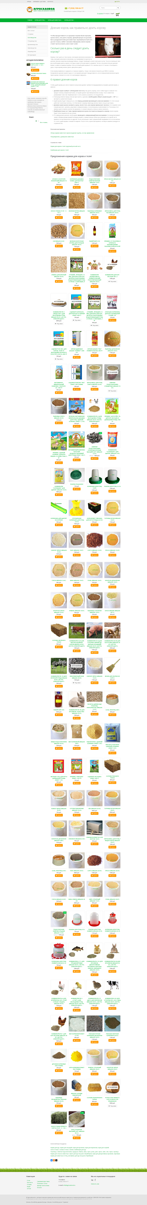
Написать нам (95, 1184)
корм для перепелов (91, 1147)
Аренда (29, 1)
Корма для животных (54, 20)
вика (85, 1151)
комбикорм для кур (80, 1149)
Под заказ (113, 281)
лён (107, 1151)
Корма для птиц (40, 20)
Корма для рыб (68, 20)
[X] (56, 1160)
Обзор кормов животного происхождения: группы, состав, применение (72, 133)
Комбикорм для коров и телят (60, 150)
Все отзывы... (44, 122)
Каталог (39, 1187)
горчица (115, 1151)
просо (100, 1151)
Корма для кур (55, 1147)
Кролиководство (33, 44)
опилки (71, 1149)
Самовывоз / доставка (39, 1)
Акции (28, 1186)
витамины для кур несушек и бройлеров (80, 1156)
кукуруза (75, 1151)
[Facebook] (96, 1180)
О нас (28, 1180)
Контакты (50, 1)
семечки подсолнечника (64, 1151)
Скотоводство (32, 37)
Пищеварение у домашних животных (62, 136)
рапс (96, 1151)
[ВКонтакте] (52, 1160)
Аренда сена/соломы (43, 1185)
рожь (93, 1151)
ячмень (81, 1151)
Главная (29, 20)
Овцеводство (32, 51)
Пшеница (53, 1151)
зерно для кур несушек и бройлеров (80, 1154)
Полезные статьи (42, 1183)
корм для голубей (103, 1147)
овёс (104, 1151)
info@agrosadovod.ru (69, 1185)
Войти (118, 1)
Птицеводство (32, 41)
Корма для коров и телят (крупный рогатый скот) (66, 146)
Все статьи (31, 30)
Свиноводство (32, 48)
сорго (89, 1151)
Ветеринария (32, 55)
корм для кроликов (78, 1147)
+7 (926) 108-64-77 (75, 8)
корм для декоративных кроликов (102, 1154)
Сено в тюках (55, 1149)
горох (111, 1151)
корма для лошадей (66, 1147)
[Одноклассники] (54, 1160)
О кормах (30, 34)
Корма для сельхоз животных (60, 1154)
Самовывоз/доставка (43, 1181)
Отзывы (29, 1184)
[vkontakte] (92, 1180)
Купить (60, 187)
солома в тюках (64, 1149)
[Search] (118, 7)
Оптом (29, 1188)
